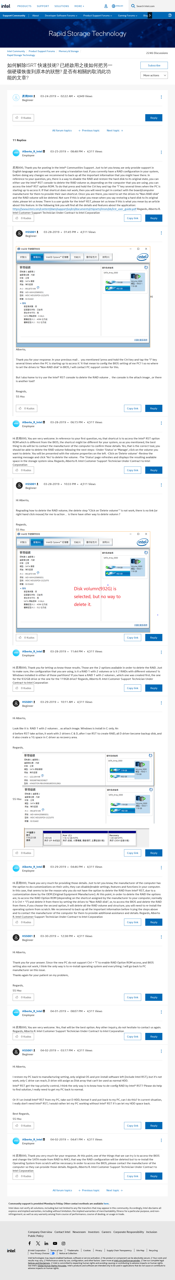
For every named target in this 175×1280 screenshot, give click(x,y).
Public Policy (36, 1236)
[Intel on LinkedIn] (46, 1244)
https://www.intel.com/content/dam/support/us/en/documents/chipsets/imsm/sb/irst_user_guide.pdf (74, 209)
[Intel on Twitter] (38, 1244)
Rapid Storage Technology (21, 55)
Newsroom (79, 1232)
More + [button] (79, 6)
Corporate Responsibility (128, 1232)
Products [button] (24, 6)
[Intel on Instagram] (63, 1244)
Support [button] (43, 6)
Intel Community (16, 51)
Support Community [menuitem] (14, 15)
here (106, 1203)
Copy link (132, 218)
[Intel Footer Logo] (11, 1250)
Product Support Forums (42, 51)
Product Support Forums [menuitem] (96, 15)
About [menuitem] (35, 15)
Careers (106, 1232)
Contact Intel (62, 1232)
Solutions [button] (62, 6)
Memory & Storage (69, 51)
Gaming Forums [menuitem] (126, 15)
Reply (153, 118)
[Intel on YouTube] (55, 1244)
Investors (93, 1232)
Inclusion (151, 1232)
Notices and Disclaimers (39, 1262)
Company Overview (40, 1232)
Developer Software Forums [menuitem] (60, 15)
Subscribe (154, 65)
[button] (161, 96)
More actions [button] (151, 75)
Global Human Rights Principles (52, 1265)
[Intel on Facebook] (29, 1244)
